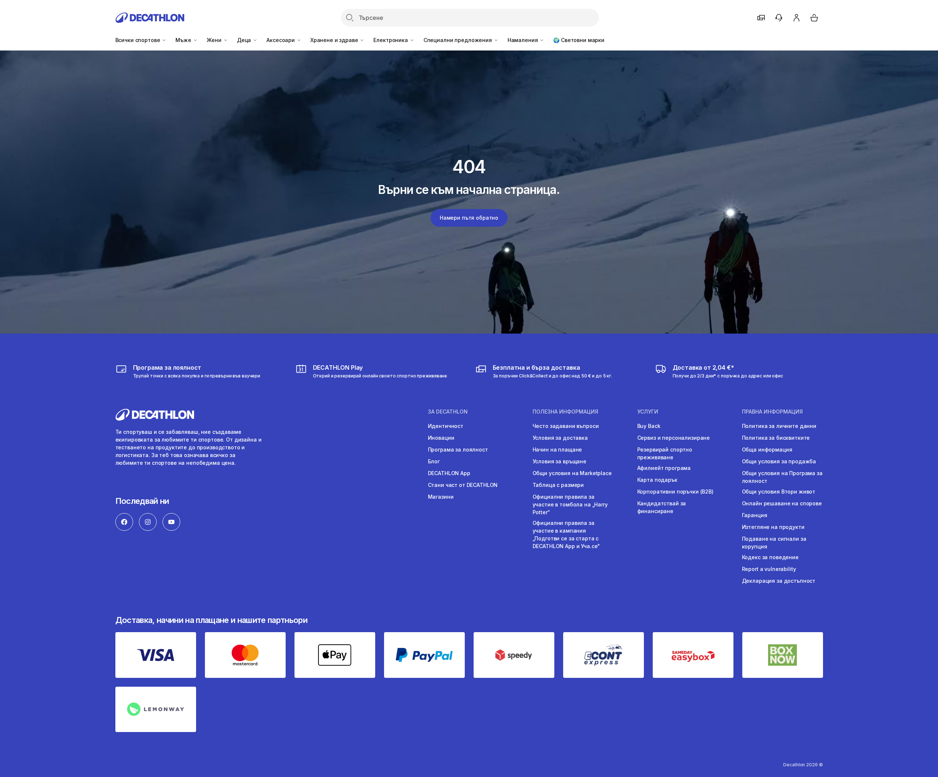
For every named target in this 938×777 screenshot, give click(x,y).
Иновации (441, 438)
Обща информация (767, 449)
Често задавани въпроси (566, 426)
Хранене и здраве (335, 40)
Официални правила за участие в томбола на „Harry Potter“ (570, 504)
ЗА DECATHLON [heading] (448, 412)
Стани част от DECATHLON (463, 485)
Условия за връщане (559, 461)
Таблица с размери (558, 485)
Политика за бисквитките (776, 438)
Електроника (391, 40)
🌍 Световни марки (578, 40)
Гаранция (754, 515)
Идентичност (445, 426)
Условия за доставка (560, 438)
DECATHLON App (449, 473)
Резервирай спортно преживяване (664, 453)
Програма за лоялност (458, 449)
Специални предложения (458, 40)
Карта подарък (657, 480)
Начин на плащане (557, 449)
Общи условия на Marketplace (572, 473)
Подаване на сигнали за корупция (774, 543)
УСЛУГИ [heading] (647, 412)
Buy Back (648, 426)
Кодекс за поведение (770, 557)
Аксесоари (281, 40)
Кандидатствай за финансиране (661, 507)
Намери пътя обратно (469, 218)
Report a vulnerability (769, 569)
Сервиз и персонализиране (673, 438)
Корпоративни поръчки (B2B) (675, 491)
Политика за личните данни (779, 426)
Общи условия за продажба (779, 461)
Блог (434, 461)
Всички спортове (138, 40)
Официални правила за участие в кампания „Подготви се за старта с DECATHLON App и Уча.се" (566, 534)
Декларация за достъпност (779, 581)
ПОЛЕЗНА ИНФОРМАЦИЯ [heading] (565, 412)
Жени (215, 40)
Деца (244, 40)
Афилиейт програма (664, 468)
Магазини (441, 497)
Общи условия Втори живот (779, 491)
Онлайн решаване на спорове (782, 503)
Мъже (183, 40)
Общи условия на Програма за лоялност (782, 477)
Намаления (524, 40)
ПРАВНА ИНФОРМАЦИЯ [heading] (772, 412)
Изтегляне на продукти (773, 527)
